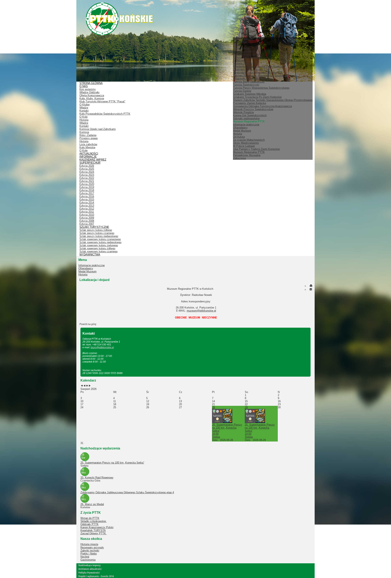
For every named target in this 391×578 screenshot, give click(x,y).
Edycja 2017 (86, 193)
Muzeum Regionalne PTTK (249, 152)
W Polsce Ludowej (244, 146)
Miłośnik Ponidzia (243, 112)
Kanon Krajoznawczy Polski (96, 527)
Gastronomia (88, 559)
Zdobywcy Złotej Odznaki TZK (251, 69)
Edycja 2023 (86, 174)
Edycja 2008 (86, 220)
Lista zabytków (88, 144)
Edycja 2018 (86, 190)
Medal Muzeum (242, 130)
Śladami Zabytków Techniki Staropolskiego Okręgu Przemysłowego (273, 100)
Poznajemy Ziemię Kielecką (249, 103)
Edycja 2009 (86, 217)
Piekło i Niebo (88, 553)
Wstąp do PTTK (89, 518)
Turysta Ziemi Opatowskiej (249, 81)
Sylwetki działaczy (244, 51)
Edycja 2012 (86, 208)
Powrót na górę (87, 324)
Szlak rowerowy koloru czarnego (98, 251)
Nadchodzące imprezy (89, 565)
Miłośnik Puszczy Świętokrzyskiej (253, 109)
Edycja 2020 (86, 184)
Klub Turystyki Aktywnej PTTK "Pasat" (102, 101)
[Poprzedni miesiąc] (84, 385)
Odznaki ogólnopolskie (246, 118)
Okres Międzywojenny (246, 142)
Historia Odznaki (243, 63)
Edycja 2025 (86, 168)
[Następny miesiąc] (89, 385)
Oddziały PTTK (89, 524)
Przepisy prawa (88, 138)
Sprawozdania (241, 48)
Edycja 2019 (86, 187)
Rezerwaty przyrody (92, 547)
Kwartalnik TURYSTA (93, 530)
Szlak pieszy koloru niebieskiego (98, 236)
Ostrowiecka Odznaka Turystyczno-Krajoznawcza (262, 106)
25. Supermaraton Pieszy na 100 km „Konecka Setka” (112, 462)
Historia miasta (89, 544)
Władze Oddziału (89, 92)
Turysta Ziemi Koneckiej (247, 57)
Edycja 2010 (86, 214)
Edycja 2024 (86, 171)
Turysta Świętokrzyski (246, 84)
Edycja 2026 (86, 165)
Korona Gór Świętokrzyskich (250, 115)
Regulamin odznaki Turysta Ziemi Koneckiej (259, 66)
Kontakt (84, 110)
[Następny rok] (87, 385)
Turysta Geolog (242, 90)
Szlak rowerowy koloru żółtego (97, 248)
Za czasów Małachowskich (249, 139)
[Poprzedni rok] (81, 385)
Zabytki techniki (89, 550)
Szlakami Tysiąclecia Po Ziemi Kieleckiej (257, 97)
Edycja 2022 (86, 178)
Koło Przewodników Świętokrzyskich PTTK (104, 113)
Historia (237, 133)
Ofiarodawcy (240, 127)
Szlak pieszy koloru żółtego (95, 230)
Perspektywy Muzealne (246, 155)
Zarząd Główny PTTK (93, 533)
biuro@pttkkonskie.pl (102, 347)
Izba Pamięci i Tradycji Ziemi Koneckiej (256, 149)
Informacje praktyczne (246, 124)
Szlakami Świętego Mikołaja (249, 93)
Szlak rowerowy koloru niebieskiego (100, 242)
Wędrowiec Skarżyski (245, 78)
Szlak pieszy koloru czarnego (96, 233)
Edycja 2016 (86, 196)
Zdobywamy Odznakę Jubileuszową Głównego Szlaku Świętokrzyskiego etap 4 (127, 492)
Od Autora (239, 136)
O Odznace (239, 60)
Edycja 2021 (86, 181)
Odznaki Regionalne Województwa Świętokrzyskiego (264, 75)
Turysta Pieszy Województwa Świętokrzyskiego (261, 87)
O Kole (83, 116)
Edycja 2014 (86, 202)
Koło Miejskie (87, 147)
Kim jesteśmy (87, 89)
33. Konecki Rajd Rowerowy (96, 477)
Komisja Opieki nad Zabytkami (97, 129)
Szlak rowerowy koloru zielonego (98, 245)
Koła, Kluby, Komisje (91, 98)
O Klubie (84, 104)
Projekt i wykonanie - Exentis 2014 (96, 576)
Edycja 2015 (86, 199)
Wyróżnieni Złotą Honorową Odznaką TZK (257, 72)
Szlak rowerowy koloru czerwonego (100, 239)
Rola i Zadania (87, 135)
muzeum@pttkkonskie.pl (201, 310)
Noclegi (84, 556)
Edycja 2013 (86, 205)
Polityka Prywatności (89, 572)
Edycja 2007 (86, 223)
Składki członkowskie (93, 521)
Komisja (84, 132)
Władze (237, 45)
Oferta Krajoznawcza (91, 95)
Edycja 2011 (86, 211)
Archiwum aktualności (89, 569)
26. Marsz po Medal (92, 504)
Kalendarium (240, 41)
